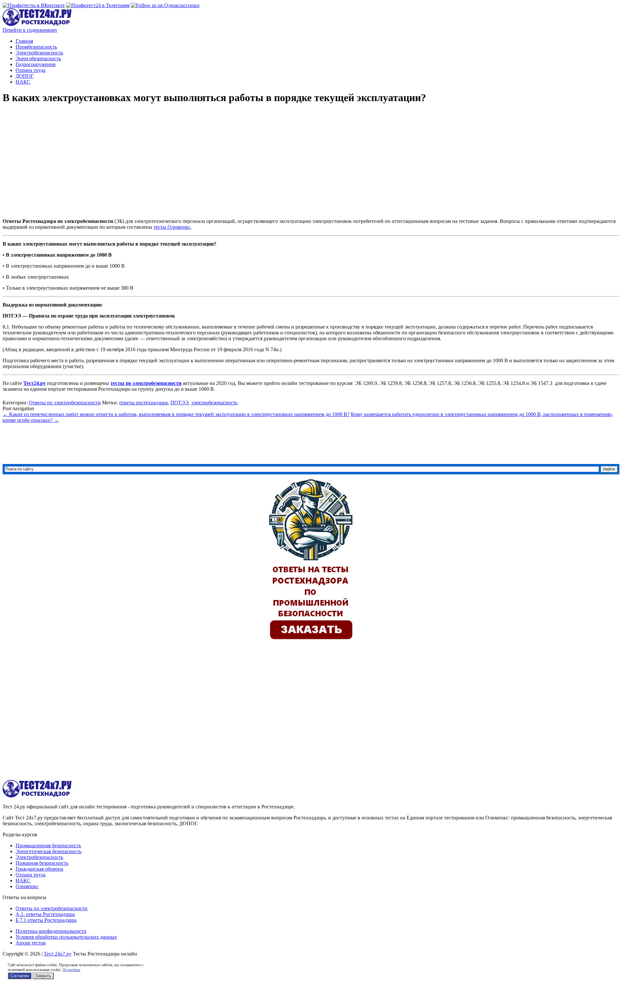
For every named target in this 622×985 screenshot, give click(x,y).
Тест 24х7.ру (58, 953)
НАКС (23, 82)
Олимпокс (27, 886)
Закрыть (43, 975)
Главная (24, 41)
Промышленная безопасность (48, 845)
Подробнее (71, 970)
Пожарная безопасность (42, 863)
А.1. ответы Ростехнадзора (45, 914)
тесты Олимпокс (172, 227)
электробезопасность (214, 402)
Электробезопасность (39, 52)
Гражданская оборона (39, 869)
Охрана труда (30, 70)
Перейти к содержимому (30, 30)
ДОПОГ (25, 76)
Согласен (19, 975)
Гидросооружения (35, 64)
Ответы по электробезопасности (65, 402)
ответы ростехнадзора (143, 402)
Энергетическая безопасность (48, 851)
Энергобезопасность (38, 58)
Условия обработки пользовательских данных (66, 937)
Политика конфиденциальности (51, 931)
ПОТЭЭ (179, 402)
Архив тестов (31, 942)
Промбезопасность (36, 47)
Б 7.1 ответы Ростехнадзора (46, 920)
